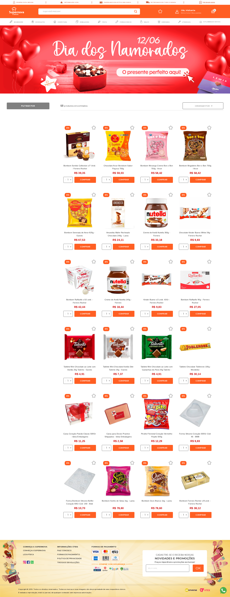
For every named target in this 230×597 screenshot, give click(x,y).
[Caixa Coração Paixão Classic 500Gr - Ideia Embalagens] (79, 414)
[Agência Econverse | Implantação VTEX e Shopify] (191, 591)
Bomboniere (18, 22)
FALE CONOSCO (64, 550)
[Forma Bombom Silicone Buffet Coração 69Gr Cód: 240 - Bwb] (79, 481)
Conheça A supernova (34, 550)
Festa (104, 22)
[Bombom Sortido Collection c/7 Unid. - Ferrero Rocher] (79, 146)
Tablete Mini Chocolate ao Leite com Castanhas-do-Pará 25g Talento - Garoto (157, 370)
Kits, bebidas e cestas (211, 21)
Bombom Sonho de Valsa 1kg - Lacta (118, 501)
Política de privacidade (69, 558)
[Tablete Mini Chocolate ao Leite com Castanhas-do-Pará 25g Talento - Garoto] (156, 347)
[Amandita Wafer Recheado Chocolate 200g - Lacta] (118, 213)
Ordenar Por (202, 106)
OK (198, 568)
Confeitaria (62, 22)
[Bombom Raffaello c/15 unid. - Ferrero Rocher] (79, 280)
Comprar (85, 179)
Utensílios (186, 22)
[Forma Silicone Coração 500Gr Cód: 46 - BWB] (195, 414)
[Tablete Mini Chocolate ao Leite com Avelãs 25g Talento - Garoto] (79, 347)
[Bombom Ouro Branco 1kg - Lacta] (156, 481)
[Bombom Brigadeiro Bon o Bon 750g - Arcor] (195, 146)
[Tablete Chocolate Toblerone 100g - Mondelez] (195, 347)
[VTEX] (206, 591)
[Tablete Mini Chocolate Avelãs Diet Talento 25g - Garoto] (118, 347)
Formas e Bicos (126, 22)
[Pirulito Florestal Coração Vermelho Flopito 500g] (156, 414)
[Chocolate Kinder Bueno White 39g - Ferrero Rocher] (195, 213)
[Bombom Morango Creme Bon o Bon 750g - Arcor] (156, 146)
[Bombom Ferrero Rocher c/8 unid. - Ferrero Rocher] (195, 481)
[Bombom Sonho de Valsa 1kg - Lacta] (118, 481)
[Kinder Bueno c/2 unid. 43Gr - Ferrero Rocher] (156, 280)
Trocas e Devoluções (68, 562)
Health (146, 22)
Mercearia (166, 22)
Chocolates (40, 22)
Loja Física (28, 554)
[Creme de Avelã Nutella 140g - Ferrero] (118, 280)
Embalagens (84, 22)
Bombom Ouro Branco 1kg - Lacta (157, 501)
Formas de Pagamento (68, 554)
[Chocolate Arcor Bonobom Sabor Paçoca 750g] (118, 146)
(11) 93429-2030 (209, 2)
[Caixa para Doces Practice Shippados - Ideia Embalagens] (118, 414)
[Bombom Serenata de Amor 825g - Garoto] (79, 213)
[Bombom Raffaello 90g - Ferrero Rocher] (195, 280)
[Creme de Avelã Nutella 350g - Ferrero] (156, 213)
